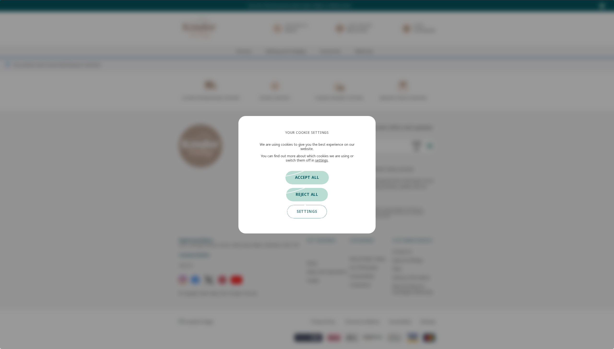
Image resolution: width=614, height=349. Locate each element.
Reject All (307, 194)
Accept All (307, 177)
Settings (307, 211)
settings (321, 160)
